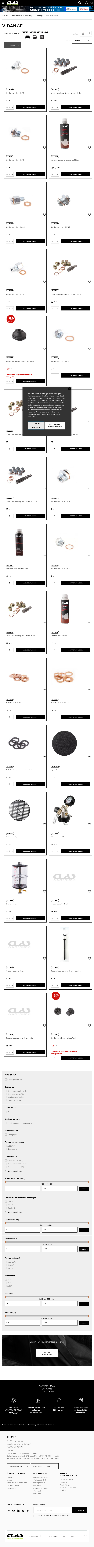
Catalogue (63, 1482)
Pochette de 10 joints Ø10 (15, 703)
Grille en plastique (12, 837)
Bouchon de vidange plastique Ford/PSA (20, 361)
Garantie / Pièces (13, 1485)
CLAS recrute (11, 1488)
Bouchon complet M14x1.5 (15, 93)
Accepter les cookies (36, 425)
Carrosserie (37, 1491)
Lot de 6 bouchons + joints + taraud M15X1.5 (66, 93)
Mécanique (37, 1485)
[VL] (27, 37)
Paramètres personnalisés (55, 425)
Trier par (68, 41)
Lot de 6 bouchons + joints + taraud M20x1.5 (21, 434)
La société (10, 1477)
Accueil (5, 16)
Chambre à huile (11, 904)
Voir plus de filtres (15, 1171)
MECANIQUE (29, 16)
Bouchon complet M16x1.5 (15, 160)
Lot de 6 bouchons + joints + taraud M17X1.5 (66, 294)
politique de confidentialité (60, 1515)
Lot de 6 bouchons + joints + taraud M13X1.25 (21, 501)
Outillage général (39, 1480)
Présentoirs (37, 1494)
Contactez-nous (17, 1466)
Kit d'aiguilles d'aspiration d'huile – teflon (20, 1038)
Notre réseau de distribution (17, 1483)
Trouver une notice (66, 1479)
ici (36, 416)
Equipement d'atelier (40, 1477)
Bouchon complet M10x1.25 (15, 227)
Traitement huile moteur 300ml (17, 569)
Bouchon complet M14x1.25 (60, 227)
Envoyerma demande (46, 1353)
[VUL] (35, 37)
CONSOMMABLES (16, 16)
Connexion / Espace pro (86, 3)
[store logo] (12, 3)
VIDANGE (40, 16)
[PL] (42, 37)
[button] (44, 80)
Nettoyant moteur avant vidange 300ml (65, 160)
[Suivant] (89, 33)
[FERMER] (69, 388)
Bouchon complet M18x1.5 (60, 361)
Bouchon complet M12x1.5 (15, 294)
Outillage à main (39, 1483)
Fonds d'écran (65, 1485)
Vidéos (9, 1480)
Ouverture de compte (43, 1466)
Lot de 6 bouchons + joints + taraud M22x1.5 (21, 636)
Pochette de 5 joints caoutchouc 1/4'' (19, 770)
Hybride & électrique (40, 1488)
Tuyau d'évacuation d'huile (15, 971)
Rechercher (84, 1188)
